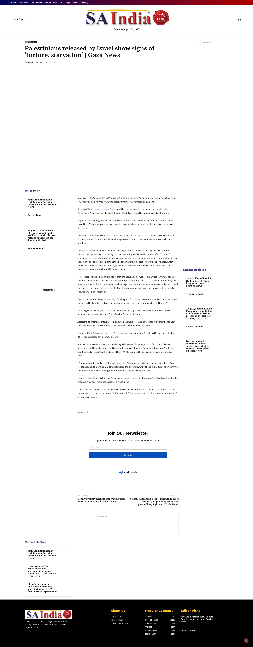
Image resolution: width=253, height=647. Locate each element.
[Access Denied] (64, 219)
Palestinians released (98, 209)
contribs (30, 62)
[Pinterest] (162, 62)
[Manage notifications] (246, 640)
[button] (239, 19)
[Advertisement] (205, 154)
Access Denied (36, 215)
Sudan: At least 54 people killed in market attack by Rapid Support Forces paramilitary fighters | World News (154, 501)
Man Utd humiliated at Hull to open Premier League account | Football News (42, 203)
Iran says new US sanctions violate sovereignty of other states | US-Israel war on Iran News (42, 571)
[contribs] (49, 277)
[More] (175, 62)
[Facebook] (222, 20)
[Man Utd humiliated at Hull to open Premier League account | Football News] (64, 203)
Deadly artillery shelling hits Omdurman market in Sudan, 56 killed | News (101, 500)
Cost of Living (31, 42)
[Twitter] (228, 20)
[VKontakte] (42, 633)
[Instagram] (31, 633)
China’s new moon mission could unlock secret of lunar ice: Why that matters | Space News (43, 588)
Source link (82, 411)
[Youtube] (233, 20)
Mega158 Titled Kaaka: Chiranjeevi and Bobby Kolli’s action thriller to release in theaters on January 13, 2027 (41, 235)
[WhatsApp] (169, 62)
